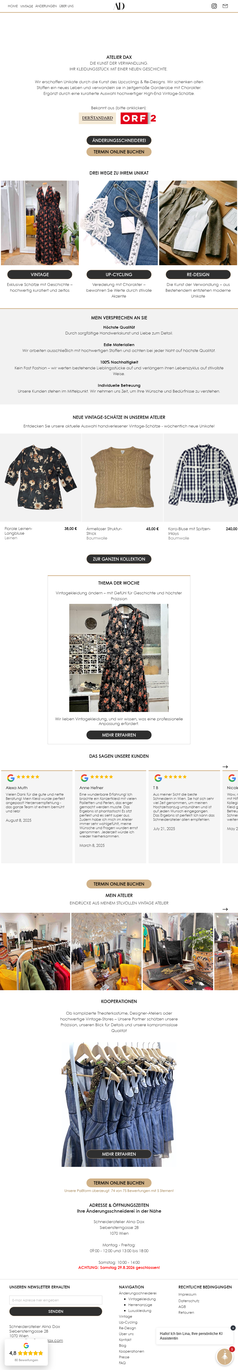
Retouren (186, 1312)
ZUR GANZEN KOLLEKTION (119, 559)
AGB (182, 1306)
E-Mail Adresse (23, 1292)
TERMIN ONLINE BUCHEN (119, 152)
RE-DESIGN (198, 274)
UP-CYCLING (119, 274)
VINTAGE (26, 6)
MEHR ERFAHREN (119, 735)
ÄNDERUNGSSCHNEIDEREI (119, 140)
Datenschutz (188, 1301)
